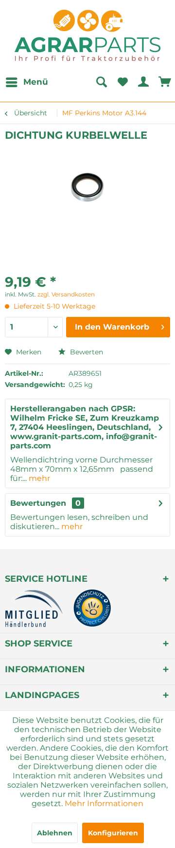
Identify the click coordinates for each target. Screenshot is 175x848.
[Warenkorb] (165, 82)
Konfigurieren (113, 833)
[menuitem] (26, 82)
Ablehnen (54, 833)
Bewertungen (38, 503)
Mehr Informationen (104, 803)
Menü (35, 82)
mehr (38, 478)
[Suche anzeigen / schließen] (101, 82)
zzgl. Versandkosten (66, 294)
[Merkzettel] (122, 82)
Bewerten (85, 352)
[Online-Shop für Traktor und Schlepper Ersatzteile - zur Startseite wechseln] (87, 35)
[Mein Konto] (144, 82)
